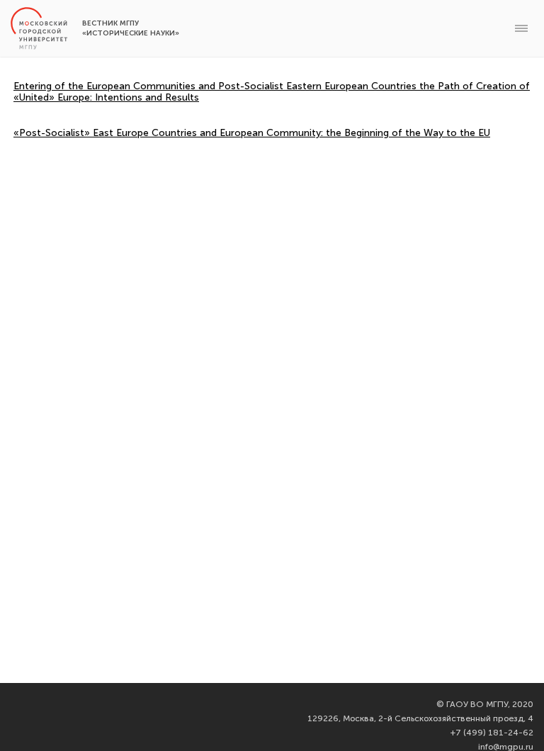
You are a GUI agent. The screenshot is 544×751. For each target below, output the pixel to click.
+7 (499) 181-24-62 (491, 733)
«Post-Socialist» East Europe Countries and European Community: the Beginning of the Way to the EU (251, 133)
